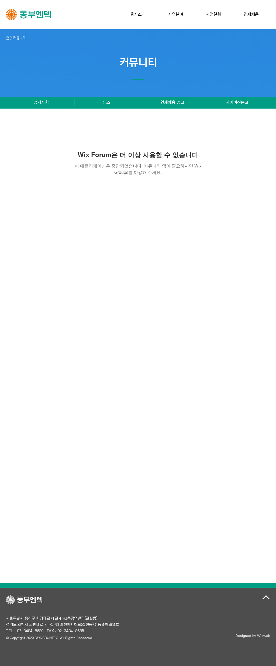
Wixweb (263, 635)
